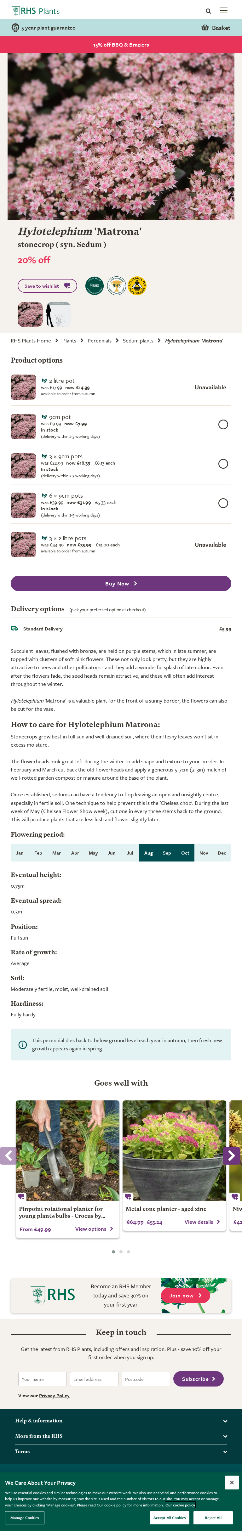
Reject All (213, 1517)
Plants (69, 340)
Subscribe (195, 1379)
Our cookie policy (180, 1505)
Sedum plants (138, 340)
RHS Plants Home (31, 340)
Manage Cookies (24, 1517)
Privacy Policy (54, 1395)
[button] (113, 1252)
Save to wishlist (42, 285)
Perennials (100, 340)
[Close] (232, 1482)
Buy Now (118, 583)
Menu (223, 10)
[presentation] (231, 1156)
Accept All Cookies (169, 1517)
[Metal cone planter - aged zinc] (174, 1150)
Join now (182, 1295)
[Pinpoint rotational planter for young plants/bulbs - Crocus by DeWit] (67, 1150)
